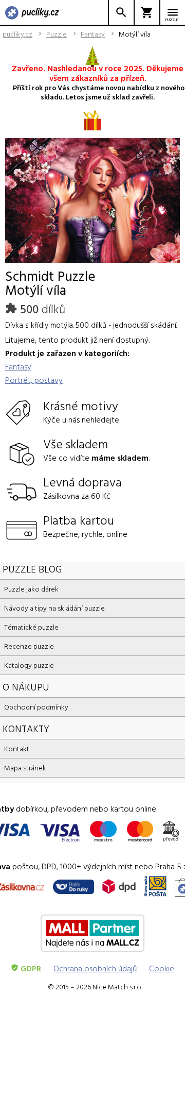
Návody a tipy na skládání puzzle (54, 607)
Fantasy (93, 34)
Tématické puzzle (31, 626)
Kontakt (16, 748)
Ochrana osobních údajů (95, 968)
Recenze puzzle (29, 645)
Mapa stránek (25, 767)
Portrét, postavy (34, 380)
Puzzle (56, 34)
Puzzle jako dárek (31, 588)
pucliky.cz (17, 34)
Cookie (161, 968)
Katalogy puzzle (29, 665)
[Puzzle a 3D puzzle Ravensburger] (32, 13)
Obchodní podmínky (36, 706)
